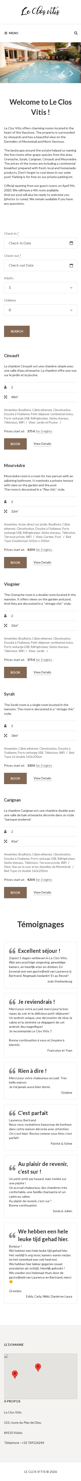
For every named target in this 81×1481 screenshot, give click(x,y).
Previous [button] (63, 73)
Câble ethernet (42, 410)
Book (15, 444)
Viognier (12, 584)
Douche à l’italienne (16, 414)
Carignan (12, 799)
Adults (9, 278)
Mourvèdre (14, 465)
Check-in (11, 233)
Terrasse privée (14, 537)
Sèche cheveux (58, 418)
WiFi (22, 422)
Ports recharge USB (16, 418)
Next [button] (71, 73)
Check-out (12, 256)
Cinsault (11, 355)
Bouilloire (24, 410)
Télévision (10, 422)
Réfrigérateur (39, 418)
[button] (38, 1368)
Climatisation (61, 410)
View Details (42, 444)
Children (10, 300)
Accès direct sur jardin (32, 524)
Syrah (9, 693)
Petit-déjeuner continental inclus (52, 414)
